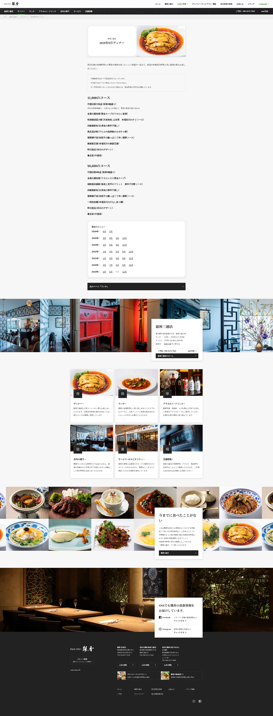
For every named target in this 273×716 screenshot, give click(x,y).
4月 (111, 251)
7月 (111, 264)
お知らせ (171, 689)
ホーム (119, 689)
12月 (124, 238)
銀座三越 (167, 344)
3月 (111, 231)
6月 (104, 231)
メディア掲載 (190, 689)
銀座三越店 (13, 17)
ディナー (24, 17)
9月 (111, 238)
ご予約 (119, 694)
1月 (104, 251)
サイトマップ (138, 694)
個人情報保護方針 (157, 694)
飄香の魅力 (138, 689)
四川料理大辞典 (156, 689)
